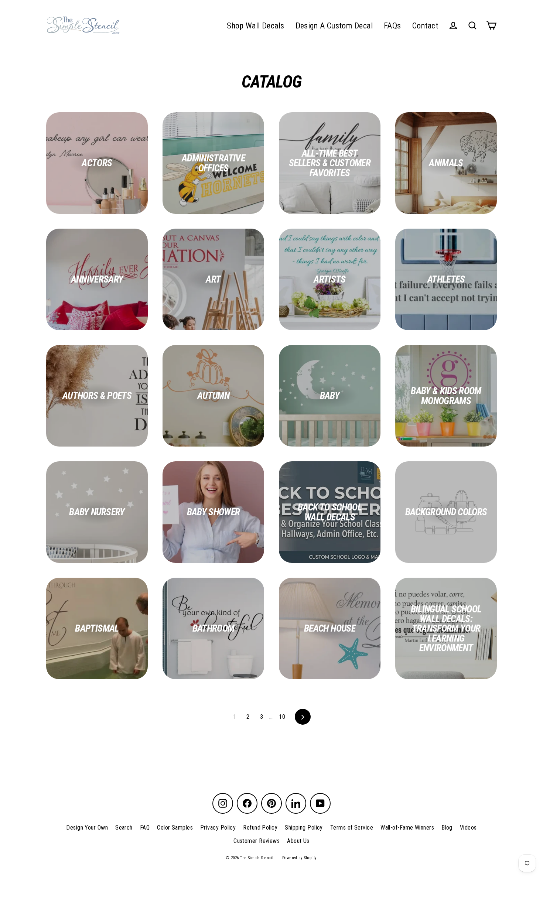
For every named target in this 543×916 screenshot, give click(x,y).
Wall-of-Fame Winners (407, 827)
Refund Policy (260, 827)
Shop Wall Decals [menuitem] (255, 25)
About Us (298, 840)
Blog (446, 827)
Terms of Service (351, 827)
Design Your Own (87, 827)
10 (282, 716)
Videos (468, 827)
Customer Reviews (256, 840)
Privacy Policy (218, 827)
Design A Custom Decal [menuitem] (334, 25)
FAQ (145, 827)
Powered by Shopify (299, 857)
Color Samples (175, 827)
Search (124, 827)
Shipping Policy (304, 827)
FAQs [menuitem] (392, 25)
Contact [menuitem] (425, 25)
